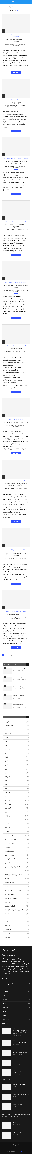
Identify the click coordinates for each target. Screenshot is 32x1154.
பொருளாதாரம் (17, 894)
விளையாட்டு (17, 929)
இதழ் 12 (17, 784)
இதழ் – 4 (17, 753)
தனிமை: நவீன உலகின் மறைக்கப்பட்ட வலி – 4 (18, 705)
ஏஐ (17, 812)
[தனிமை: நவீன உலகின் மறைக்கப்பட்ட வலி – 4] (7, 706)
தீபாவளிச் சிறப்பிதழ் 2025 (17, 867)
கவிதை (17, 820)
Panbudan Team (22, 1151)
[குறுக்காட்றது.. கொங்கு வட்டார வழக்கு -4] (7, 697)
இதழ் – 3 (17, 749)
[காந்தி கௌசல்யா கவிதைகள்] (6, 1072)
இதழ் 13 (17, 788)
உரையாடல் (17, 808)
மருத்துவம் (17, 902)
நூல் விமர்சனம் (17, 882)
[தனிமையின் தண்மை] (16, 334)
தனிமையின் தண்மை (16, 348)
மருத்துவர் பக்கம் (17, 906)
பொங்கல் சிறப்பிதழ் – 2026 (17, 890)
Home (3, 6)
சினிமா (17, 831)
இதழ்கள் (11, 6)
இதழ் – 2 (17, 745)
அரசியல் (17, 729)
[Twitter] (14, 1145)
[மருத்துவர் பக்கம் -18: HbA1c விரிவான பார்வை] (16, 270)
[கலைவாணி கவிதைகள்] (6, 1063)
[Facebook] (10, 1145)
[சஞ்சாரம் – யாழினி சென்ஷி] (6, 1053)
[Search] (30, 2)
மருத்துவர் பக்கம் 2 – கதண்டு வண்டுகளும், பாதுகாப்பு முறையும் (20, 687)
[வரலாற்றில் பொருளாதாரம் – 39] (6, 1097)
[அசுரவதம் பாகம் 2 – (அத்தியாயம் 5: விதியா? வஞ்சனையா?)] (16, 469)
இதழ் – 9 (17, 773)
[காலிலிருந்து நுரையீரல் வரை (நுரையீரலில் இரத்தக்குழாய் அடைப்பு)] (6, 1031)
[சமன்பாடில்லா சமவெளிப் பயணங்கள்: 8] (16, 407)
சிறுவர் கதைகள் (17, 851)
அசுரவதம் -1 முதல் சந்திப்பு (20, 1042)
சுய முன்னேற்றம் (17, 855)
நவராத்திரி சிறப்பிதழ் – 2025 (17, 874)
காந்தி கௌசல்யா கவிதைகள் (20, 1072)
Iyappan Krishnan (9, 166)
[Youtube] (21, 1145)
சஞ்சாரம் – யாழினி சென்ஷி (20, 1052)
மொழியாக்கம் (17, 914)
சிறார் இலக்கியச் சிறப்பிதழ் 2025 (17, 839)
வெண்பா (17, 933)
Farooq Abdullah (10, 290)
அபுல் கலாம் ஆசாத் (9, 44)
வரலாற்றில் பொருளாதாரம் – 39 (21, 1094)
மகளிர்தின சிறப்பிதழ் (17, 898)
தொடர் (17, 871)
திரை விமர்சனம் (17, 863)
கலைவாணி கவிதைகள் (19, 1062)
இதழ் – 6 (17, 761)
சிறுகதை (17, 847)
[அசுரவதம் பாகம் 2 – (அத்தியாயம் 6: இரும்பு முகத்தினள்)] (16, 146)
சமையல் (17, 827)
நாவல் (17, 878)
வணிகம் (17, 922)
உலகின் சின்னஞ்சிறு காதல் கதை (20, 668)
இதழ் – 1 (17, 741)
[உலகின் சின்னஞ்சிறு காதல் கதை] (7, 671)
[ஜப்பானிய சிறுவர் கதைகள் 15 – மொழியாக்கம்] (16, 23)
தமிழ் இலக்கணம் (17, 859)
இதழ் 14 (17, 792)
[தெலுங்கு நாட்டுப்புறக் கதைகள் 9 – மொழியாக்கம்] (16, 210)
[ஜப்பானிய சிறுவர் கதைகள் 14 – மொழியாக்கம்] (16, 537)
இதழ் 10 (17, 776)
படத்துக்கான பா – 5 (17, 677)
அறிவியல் (17, 733)
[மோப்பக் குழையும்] (6, 1125)
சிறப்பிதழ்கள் (17, 835)
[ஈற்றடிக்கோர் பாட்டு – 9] (6, 1087)
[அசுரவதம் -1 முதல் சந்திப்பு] (6, 1043)
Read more (15, 72)
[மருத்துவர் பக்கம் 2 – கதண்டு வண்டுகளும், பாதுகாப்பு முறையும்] (7, 688)
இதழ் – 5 (17, 757)
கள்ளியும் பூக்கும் (17, 1104)
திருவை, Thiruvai (10, 229)
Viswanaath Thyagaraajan (12, 617)
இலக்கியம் (17, 804)
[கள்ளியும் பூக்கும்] (6, 1106)
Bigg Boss (17, 722)
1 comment (18, 618)
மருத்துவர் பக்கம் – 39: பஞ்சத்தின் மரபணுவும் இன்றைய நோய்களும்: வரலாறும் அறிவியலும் (16, 1115)
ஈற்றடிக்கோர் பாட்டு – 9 (19, 1084)
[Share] (3, 31)
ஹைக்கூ (17, 937)
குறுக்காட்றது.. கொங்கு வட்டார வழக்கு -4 (20, 696)
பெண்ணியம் (17, 886)
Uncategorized (17, 726)
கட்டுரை (17, 816)
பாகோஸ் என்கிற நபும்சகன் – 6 (21, 1133)
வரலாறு (17, 925)
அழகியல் (17, 737)
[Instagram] (18, 1145)
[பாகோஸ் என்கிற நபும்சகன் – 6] (6, 1135)
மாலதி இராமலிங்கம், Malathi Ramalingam (16, 105)
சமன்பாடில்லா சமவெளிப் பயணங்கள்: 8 (16, 422)
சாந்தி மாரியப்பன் (10, 351)
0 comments (21, 106)
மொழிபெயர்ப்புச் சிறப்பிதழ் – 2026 (17, 910)
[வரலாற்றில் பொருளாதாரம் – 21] (16, 599)
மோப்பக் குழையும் (17, 1123)
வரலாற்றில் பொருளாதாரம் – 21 (16, 614)
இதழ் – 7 (17, 765)
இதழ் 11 (17, 780)
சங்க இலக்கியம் (17, 824)
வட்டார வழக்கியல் (17, 918)
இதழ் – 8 (17, 769)
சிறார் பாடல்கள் (17, 843)
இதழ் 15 (17, 796)
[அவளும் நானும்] (16, 88)
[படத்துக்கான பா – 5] (7, 679)
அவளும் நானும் (16, 103)
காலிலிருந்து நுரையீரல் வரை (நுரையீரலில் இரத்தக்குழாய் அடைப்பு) (20, 1031)
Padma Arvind (9, 425)
